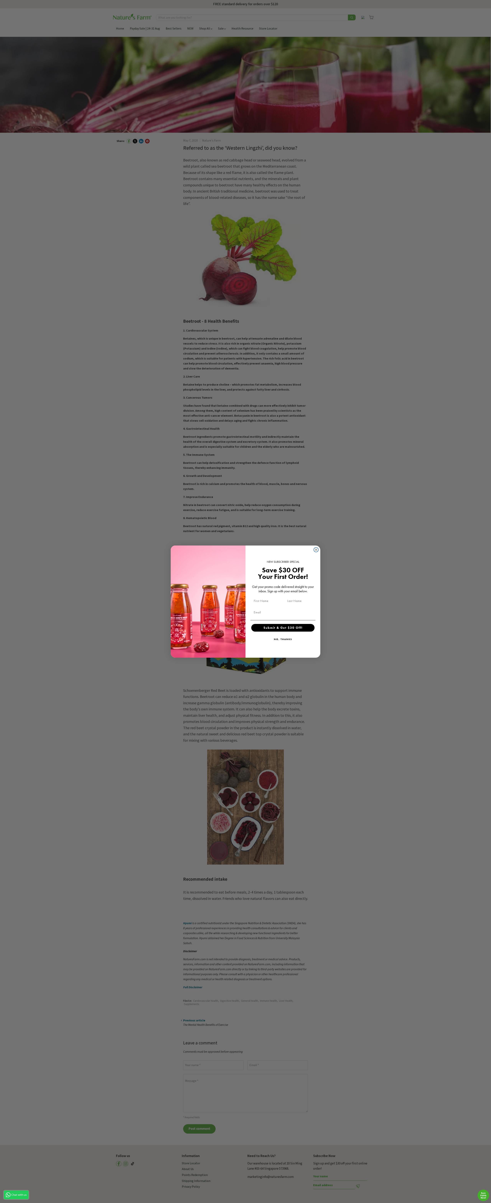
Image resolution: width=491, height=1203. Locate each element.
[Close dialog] (316, 549)
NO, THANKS (283, 639)
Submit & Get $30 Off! (283, 628)
